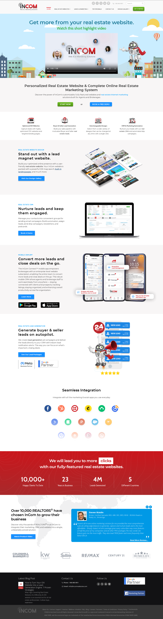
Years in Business (65, 485)
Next (150, 507)
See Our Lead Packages (31, 355)
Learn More (26, 297)
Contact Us (110, 9)
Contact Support (55, 609)
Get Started (138, 9)
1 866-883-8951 (119, 3)
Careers (92, 609)
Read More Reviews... (139, 540)
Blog (93, 3)
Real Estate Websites (61, 9)
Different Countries (130, 485)
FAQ (83, 609)
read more (28, 603)
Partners (99, 609)
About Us (45, 609)
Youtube (108, 3)
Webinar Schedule (75, 609)
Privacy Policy (122, 609)
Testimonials (97, 9)
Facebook (97, 3)
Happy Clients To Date (33, 485)
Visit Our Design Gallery (31, 178)
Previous (147, 507)
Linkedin (104, 3)
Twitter (101, 3)
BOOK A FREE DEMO (101, 104)
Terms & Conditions (110, 609)
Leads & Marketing (80, 9)
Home (49, 9)
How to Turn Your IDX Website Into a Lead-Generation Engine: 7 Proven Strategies (38, 586)
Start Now (65, 104)
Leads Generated (97, 485)
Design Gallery (123, 9)
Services (65, 609)
